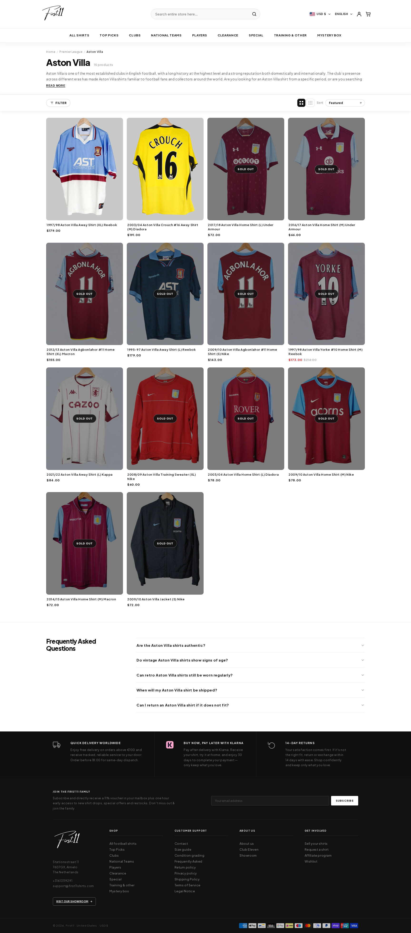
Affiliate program (318, 855)
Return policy (185, 867)
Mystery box (329, 35)
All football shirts (123, 843)
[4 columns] (301, 103)
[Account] (359, 14)
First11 (70, 925)
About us (247, 843)
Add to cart (84, 215)
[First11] (67, 841)
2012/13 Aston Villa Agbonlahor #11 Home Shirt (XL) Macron (81, 352)
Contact (181, 843)
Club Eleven (249, 849)
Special (256, 35)
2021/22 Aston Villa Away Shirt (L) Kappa (80, 474)
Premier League (70, 52)
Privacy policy (186, 873)
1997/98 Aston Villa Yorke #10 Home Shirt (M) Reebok (325, 352)
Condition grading (190, 855)
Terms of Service (188, 885)
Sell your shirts (316, 843)
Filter (60, 103)
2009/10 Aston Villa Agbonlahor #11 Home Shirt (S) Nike (242, 352)
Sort (320, 102)
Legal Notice (185, 891)
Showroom (248, 855)
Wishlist (311, 861)
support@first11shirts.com (73, 886)
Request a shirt (317, 849)
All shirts (79, 35)
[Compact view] (310, 103)
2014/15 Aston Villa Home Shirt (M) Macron (81, 599)
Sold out (246, 215)
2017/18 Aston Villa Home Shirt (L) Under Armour (241, 227)
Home (50, 52)
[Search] (254, 14)
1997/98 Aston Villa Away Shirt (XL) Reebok (82, 225)
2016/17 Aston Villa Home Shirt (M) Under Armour (322, 227)
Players (199, 35)
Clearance (228, 35)
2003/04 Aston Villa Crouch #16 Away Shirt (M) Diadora (162, 227)
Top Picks (109, 35)
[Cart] (368, 14)
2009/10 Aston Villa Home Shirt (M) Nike (321, 474)
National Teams (121, 861)
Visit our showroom (72, 901)
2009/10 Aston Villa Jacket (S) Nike (156, 599)
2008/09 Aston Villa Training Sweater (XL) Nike (161, 477)
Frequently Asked (189, 861)
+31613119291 (62, 881)
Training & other (290, 35)
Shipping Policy (187, 879)
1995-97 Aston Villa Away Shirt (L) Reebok (161, 349)
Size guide (183, 849)
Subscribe (344, 800)
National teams (166, 35)
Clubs (135, 35)
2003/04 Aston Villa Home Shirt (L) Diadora (243, 474)
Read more (55, 85)
